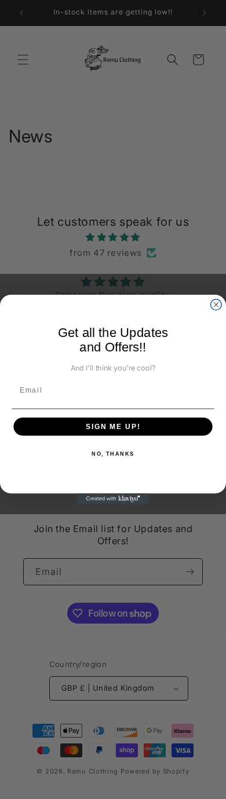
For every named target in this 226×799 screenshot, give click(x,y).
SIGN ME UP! (113, 426)
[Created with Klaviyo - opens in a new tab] (113, 498)
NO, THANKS (113, 454)
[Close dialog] (215, 304)
